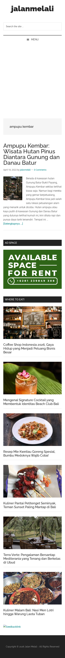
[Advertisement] (32, 77)
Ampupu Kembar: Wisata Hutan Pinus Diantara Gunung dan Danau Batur (31, 154)
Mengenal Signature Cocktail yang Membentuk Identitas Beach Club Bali (31, 402)
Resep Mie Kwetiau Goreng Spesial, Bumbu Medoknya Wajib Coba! (29, 453)
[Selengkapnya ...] (13, 223)
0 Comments (40, 170)
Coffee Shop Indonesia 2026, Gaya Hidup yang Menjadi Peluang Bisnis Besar (29, 348)
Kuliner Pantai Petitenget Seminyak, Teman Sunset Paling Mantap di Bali (29, 505)
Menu (35, 39)
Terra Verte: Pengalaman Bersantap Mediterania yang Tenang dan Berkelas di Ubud (31, 558)
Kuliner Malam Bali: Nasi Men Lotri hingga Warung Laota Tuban (28, 612)
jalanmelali (32, 8)
